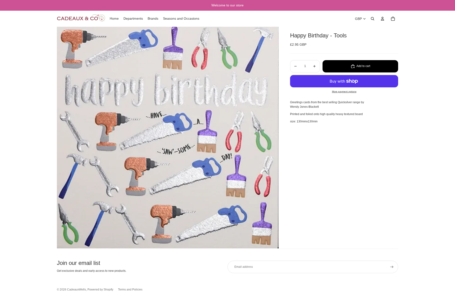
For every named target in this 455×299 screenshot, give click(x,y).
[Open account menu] (382, 18)
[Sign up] (392, 267)
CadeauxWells (76, 289)
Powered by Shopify (100, 289)
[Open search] (372, 18)
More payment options (344, 91)
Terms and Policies (130, 289)
